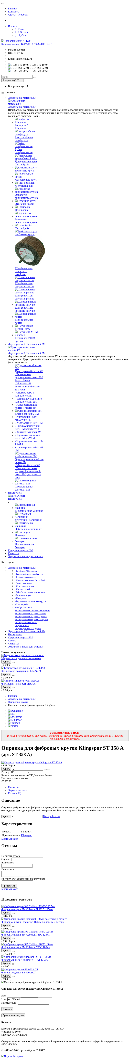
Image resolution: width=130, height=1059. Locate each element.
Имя (3, 995)
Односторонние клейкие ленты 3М (29, 461)
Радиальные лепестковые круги (26, 221)
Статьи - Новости (18, 14)
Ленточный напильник (28, 519)
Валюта (12, 26)
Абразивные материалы (22, 97)
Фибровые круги (25, 234)
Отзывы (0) (14, 793)
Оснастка (13, 553)
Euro (19, 29)
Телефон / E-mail (10, 999)
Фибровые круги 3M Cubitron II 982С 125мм (27, 909)
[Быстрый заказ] (45, 769)
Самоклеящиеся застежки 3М (24, 488)
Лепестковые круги (26, 179)
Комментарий (9, 1002)
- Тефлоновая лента (26, 468)
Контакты (13, 11)
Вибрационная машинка (29, 510)
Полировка (21, 210)
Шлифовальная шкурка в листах (24, 285)
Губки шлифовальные (23, 151)
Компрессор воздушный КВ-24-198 (21, 671)
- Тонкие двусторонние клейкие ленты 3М (28, 400)
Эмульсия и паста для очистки (25, 556)
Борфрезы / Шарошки (21, 127)
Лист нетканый (24, 185)
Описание (14, 787)
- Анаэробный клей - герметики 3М (27, 418)
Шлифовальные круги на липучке (25, 309)
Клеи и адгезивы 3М (27, 413)
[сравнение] (13, 662)
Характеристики (17, 790)
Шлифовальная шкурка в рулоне (24, 297)
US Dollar (22, 32)
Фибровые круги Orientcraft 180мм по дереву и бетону (32, 922)
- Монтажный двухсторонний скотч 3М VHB (27, 386)
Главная (12, 8)
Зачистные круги (25, 170)
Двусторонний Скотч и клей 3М (26, 344)
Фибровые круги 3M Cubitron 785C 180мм (25, 947)
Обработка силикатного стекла (26, 196)
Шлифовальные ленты (24, 321)
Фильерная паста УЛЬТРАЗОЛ (18, 683)
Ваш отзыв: (8, 869)
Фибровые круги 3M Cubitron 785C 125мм (25, 934)
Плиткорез (21, 535)
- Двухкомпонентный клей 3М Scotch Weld (27, 427)
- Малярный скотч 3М (27, 465)
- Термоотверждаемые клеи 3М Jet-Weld (27, 436)
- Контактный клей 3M (28, 432)
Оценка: (6, 859)
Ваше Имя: (7, 862)
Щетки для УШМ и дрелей (26, 339)
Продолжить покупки (13, 1015)
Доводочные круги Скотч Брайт (26, 163)
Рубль (20, 35)
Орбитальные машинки (28, 529)
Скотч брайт (22, 228)
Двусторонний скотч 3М (29, 371)
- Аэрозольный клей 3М (29, 422)
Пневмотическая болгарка (24, 546)
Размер (5, 772)
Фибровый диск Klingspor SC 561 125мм (24, 959)
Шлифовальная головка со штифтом (23, 271)
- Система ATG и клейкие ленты (25, 394)
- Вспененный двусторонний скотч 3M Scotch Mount (29, 377)
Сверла (12, 640)
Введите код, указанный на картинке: (23, 878)
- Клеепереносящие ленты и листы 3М (26, 406)
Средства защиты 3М (20, 550)
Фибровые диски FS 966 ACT (18, 972)
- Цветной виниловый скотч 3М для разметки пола (28, 474)
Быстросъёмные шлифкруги (24, 139)
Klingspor (26, 835)
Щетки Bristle (22, 328)
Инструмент (15, 492)
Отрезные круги (24, 203)
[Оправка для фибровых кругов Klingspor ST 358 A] (31, 762)
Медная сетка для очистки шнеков (21, 658)
